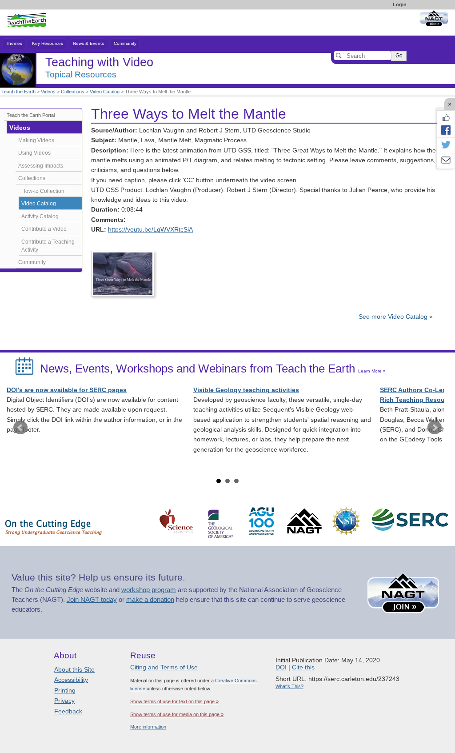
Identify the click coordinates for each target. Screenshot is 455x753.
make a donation (150, 599)
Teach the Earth (18, 91)
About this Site (74, 669)
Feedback (68, 711)
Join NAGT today (92, 599)
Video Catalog (105, 91)
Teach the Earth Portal (31, 115)
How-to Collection (42, 191)
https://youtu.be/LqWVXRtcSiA (150, 229)
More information (148, 726)
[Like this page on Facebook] (446, 117)
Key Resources (47, 43)
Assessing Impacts (40, 166)
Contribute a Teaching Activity (48, 246)
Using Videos (34, 153)
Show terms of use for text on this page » (174, 701)
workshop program (148, 589)
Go (399, 55)
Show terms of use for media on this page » (177, 714)
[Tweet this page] (446, 145)
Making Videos (36, 140)
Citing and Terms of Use (164, 667)
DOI (281, 667)
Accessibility (71, 679)
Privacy (64, 700)
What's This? (289, 686)
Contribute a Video (44, 229)
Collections (72, 91)
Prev (20, 428)
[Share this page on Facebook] (446, 129)
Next (434, 428)
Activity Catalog (40, 216)
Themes (14, 43)
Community (125, 43)
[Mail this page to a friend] (446, 160)
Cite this (303, 667)
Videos (48, 91)
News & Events (88, 43)
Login (400, 4)
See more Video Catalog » (396, 316)
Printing (65, 690)
